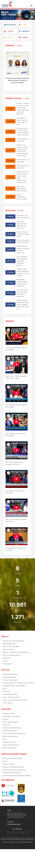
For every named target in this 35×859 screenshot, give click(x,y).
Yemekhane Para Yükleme (12, 773)
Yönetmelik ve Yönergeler (11, 716)
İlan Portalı (10, 822)
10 (15, 88)
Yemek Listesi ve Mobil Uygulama (14, 770)
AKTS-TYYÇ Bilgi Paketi (11, 646)
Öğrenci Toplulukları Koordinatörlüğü (15, 652)
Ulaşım (5, 761)
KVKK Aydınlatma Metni (14, 824)
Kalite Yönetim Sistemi (10, 736)
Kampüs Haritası (8, 764)
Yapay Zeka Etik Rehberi (11, 745)
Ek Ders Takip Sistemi (10, 680)
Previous (4, 67)
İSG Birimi (6, 691)
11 (17, 88)
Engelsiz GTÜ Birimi (9, 742)
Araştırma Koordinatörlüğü (12, 728)
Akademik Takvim (9, 713)
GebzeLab (6, 725)
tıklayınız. (19, 842)
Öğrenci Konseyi (8, 649)
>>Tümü (19, 46)
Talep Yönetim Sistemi (10, 694)
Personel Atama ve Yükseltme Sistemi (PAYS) (18, 683)
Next (31, 67)
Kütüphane (6, 658)
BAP (4, 739)
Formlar (5, 719)
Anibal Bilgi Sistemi (9, 677)
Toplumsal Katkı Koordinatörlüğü (14, 733)
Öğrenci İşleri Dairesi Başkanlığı (13, 641)
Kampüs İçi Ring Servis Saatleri (13, 767)
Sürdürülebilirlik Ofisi (10, 731)
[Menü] (31, 5)
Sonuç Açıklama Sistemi (11, 697)
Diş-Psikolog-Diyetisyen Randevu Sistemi (17, 775)
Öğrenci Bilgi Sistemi (10, 644)
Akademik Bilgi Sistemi (10, 674)
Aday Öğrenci (7, 664)
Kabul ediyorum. (28, 842)
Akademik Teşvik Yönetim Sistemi (14, 686)
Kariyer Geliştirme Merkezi (12, 655)
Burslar (5, 661)
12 (20, 88)
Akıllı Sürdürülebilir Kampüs (12, 758)
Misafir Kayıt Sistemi (10, 748)
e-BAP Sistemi (8, 703)
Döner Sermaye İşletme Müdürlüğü (15, 700)
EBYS (5, 688)
